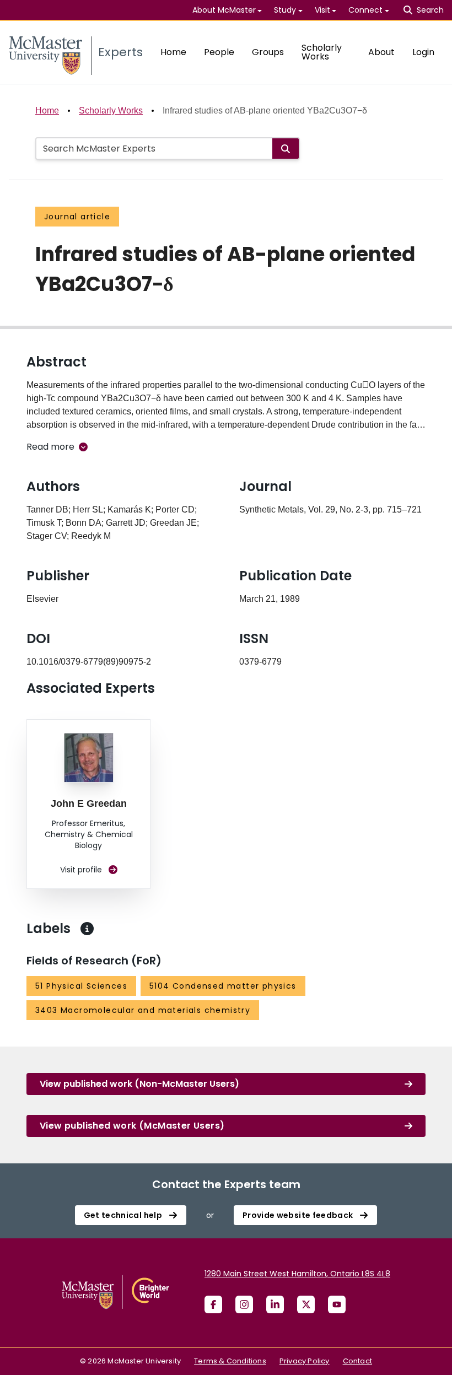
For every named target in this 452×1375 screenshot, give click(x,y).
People (219, 52)
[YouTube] (337, 1304)
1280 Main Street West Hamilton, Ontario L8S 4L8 (297, 1273)
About (381, 52)
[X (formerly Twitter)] (306, 1304)
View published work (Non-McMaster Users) (139, 1083)
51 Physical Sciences (81, 985)
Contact (357, 1361)
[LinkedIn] (275, 1304)
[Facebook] (213, 1304)
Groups (268, 52)
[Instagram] (244, 1304)
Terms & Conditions (230, 1361)
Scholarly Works (322, 52)
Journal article (77, 216)
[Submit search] (285, 148)
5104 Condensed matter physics (223, 985)
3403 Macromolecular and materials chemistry (142, 1010)
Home (173, 52)
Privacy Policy (304, 1361)
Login (423, 52)
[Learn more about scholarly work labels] (87, 928)
